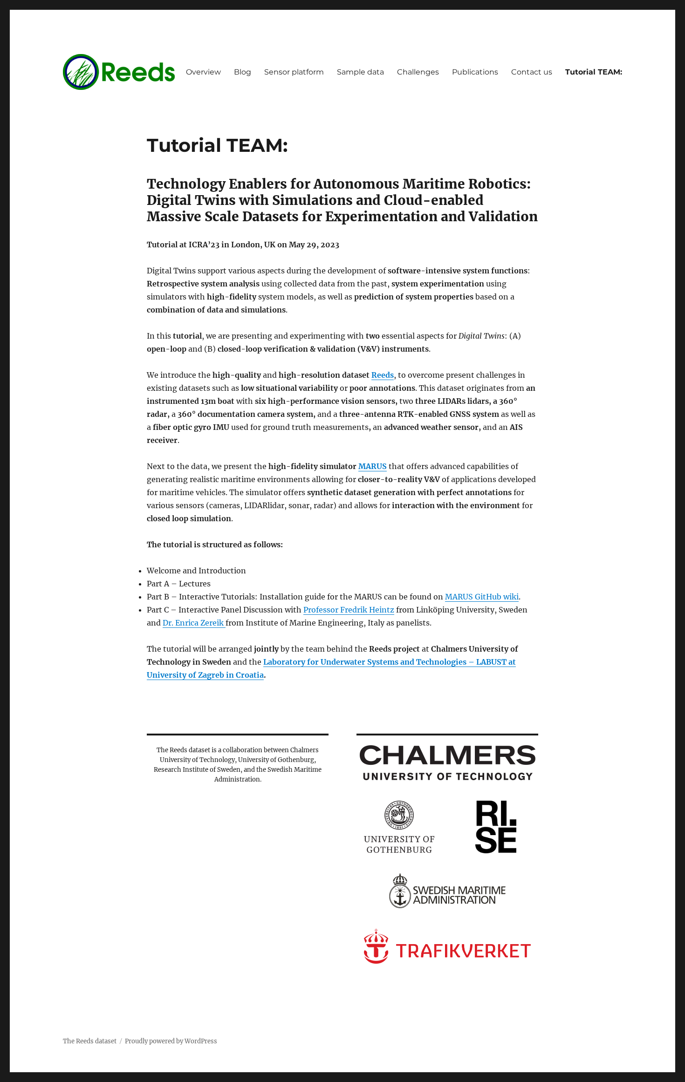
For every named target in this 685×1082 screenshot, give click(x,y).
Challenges (418, 72)
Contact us (531, 72)
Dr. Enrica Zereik (194, 622)
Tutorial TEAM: (593, 72)
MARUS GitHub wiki (482, 596)
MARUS (372, 466)
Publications (475, 72)
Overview (203, 72)
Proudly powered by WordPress (171, 1041)
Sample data (360, 72)
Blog (242, 72)
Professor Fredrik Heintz (348, 609)
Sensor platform (294, 72)
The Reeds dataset (89, 1041)
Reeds (382, 375)
